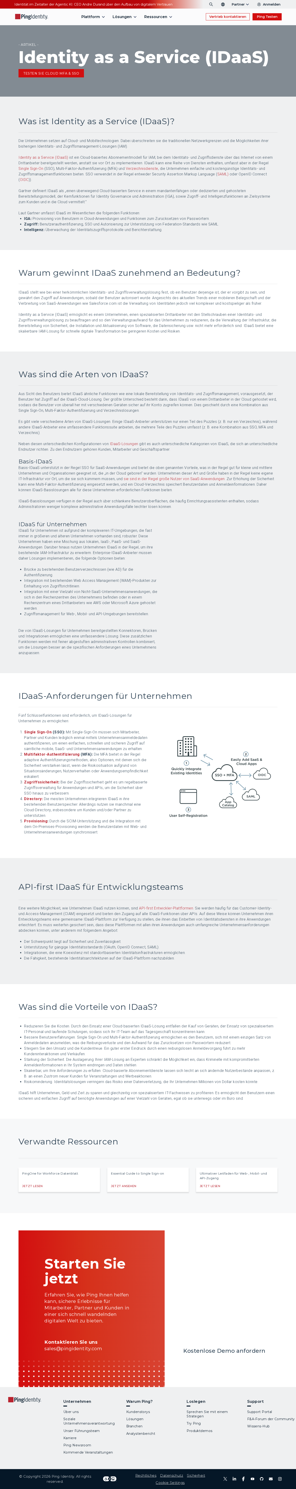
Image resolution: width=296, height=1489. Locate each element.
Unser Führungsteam (81, 1431)
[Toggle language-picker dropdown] (223, 4)
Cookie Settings (170, 1482)
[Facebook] (243, 1479)
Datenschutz (171, 1475)
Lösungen (135, 1419)
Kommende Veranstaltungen (88, 1452)
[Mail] (270, 1479)
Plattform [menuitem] (90, 17)
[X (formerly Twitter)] (225, 1479)
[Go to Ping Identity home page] (31, 17)
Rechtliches (145, 1475)
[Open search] (211, 4)
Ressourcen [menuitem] (155, 17)
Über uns (71, 1412)
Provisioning (35, 821)
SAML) (223, 174)
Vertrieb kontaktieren (227, 17)
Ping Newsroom (77, 1445)
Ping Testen (267, 17)
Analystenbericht (140, 1434)
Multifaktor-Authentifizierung (52, 754)
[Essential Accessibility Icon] (110, 1479)
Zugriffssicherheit (41, 782)
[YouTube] (252, 1479)
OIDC (24, 179)
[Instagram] (280, 1479)
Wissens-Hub (258, 1426)
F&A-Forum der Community (271, 1419)
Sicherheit (196, 1475)
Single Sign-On (30, 168)
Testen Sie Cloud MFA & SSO (51, 73)
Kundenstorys (138, 1412)
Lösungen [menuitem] (122, 17)
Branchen (134, 1426)
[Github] (261, 1479)
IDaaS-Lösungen (124, 444)
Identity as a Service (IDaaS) (43, 157)
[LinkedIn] (234, 1479)
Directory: (33, 799)
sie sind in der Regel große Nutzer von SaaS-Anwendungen (174, 479)
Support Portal (259, 1412)
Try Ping (194, 1423)
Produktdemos (199, 1431)
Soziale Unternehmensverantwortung (89, 1421)
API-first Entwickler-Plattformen (166, 908)
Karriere (70, 1438)
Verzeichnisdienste (142, 168)
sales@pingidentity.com (73, 1348)
